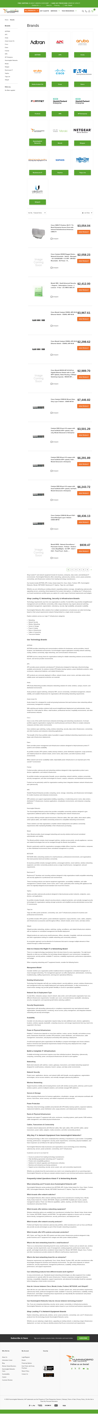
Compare (55, 238)
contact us (35, 5)
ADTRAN (7, 31)
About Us (49, 5)
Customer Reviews (7, 1380)
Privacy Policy (81, 1399)
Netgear (7, 67)
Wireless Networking (34, 624)
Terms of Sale (72, 1399)
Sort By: (30, 213)
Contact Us (25, 1374)
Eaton (6, 47)
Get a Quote (44, 11)
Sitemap (64, 1399)
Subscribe (83, 1338)
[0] (92, 11)
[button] (48, 1359)
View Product (84, 232)
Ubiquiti (7, 80)
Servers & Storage (34, 626)
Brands (24, 1360)
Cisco (6, 44)
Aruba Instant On (9, 41)
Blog (3, 1363)
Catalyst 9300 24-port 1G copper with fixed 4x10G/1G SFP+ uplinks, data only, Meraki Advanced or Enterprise (63, 430)
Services (54, 11)
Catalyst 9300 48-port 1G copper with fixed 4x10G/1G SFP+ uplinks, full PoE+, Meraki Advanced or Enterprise (64, 488)
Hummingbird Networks (11, 60)
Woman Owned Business (9, 1366)
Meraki (7, 63)
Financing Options (27, 1363)
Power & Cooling (33, 628)
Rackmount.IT (9, 70)
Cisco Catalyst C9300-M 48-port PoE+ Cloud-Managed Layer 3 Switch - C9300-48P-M (63, 517)
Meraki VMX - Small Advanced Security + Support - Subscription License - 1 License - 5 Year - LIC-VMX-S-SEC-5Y (63, 285)
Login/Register (26, 1357)
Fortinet (7, 50)
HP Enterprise (9, 57)
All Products (30, 10)
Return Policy (25, 1371)
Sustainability (6, 1374)
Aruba (6, 38)
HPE (6, 54)
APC (6, 34)
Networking (32, 620)
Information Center (7, 1360)
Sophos (7, 73)
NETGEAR (30, 853)
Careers (4, 1377)
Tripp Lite (7, 76)
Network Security (33, 622)
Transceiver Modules (34, 634)
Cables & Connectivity (35, 632)
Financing (56, 5)
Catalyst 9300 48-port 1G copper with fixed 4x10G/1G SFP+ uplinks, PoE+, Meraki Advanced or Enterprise (63, 459)
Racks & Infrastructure (35, 630)
